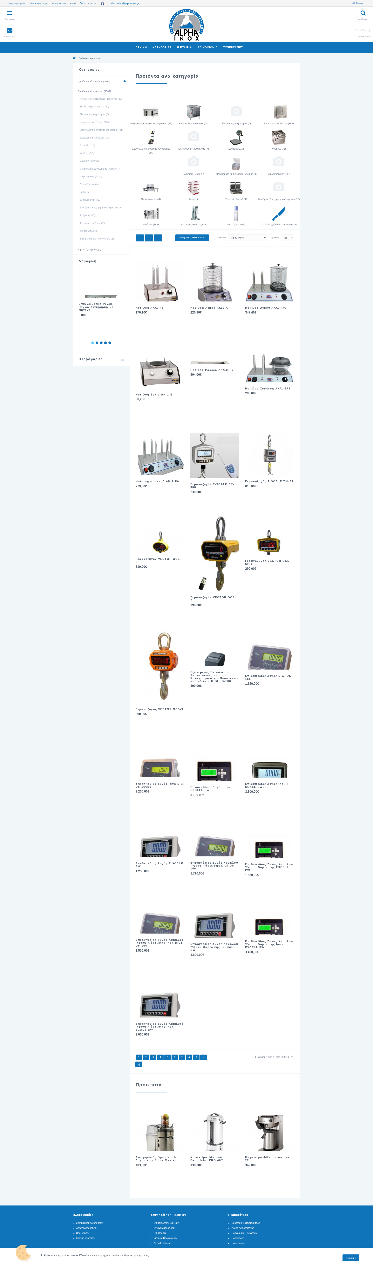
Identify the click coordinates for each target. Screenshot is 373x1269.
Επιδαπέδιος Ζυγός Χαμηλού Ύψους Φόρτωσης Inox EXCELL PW (269, 944)
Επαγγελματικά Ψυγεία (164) (95, 122)
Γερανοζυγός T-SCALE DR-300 (212, 486)
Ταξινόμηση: (221, 238)
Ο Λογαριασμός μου (164, 1228)
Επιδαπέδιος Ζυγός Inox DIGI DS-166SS (160, 785)
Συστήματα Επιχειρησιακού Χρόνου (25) (101, 207)
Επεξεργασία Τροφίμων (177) (95, 137)
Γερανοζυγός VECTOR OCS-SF (158, 560)
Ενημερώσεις (238, 1243)
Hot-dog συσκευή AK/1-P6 (157, 481)
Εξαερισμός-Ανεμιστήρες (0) (94, 114)
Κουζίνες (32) (87, 153)
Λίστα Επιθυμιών (163, 1243)
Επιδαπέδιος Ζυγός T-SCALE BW (159, 865)
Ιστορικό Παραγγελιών (165, 1238)
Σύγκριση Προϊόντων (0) (192, 238)
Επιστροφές (160, 1233)
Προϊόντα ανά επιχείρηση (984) (94, 81)
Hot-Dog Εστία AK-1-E (154, 394)
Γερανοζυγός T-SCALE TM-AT (269, 481)
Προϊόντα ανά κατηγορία (89, 58)
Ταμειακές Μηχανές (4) (89, 249)
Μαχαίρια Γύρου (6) (90, 161)
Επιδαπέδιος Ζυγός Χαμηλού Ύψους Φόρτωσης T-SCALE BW (214, 946)
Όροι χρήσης (83, 1233)
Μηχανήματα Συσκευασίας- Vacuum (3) (100, 168)
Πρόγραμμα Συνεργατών (244, 1233)
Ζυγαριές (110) (87, 145)
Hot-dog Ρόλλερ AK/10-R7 (212, 369)
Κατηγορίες (162, 47)
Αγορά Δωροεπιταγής (243, 1228)
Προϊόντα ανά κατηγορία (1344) (94, 91)
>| (139, 1064)
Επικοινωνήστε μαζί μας (166, 1223)
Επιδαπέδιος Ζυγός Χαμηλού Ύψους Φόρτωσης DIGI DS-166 (214, 865)
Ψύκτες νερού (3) (89, 231)
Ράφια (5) (85, 192)
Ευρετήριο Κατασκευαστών (246, 1223)
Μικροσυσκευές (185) (91, 176)
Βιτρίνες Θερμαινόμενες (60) (94, 106)
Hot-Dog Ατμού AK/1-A (209, 307)
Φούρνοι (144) (87, 215)
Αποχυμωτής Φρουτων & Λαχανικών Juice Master (156, 1159)
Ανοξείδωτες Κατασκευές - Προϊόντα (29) (101, 99)
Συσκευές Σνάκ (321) (90, 200)
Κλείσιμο (351, 1258)
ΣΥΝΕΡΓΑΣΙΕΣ (233, 47)
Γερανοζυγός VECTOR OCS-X (159, 709)
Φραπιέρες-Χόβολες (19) (92, 223)
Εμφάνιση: (275, 238)
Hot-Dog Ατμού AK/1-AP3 (266, 307)
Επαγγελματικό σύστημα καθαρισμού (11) (101, 130)
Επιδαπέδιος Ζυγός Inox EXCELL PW (210, 789)
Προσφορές (238, 1238)
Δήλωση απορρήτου (86, 1228)
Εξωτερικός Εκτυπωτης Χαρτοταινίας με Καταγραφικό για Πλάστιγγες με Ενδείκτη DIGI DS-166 (214, 677)
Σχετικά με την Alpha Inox (89, 1223)
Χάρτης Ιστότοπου (85, 1238)
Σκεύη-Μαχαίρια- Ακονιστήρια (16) (97, 238)
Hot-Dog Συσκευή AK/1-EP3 (268, 388)
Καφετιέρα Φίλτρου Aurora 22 (267, 1159)
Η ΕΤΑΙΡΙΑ (184, 47)
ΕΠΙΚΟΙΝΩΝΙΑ (208, 47)
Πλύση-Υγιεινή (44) (89, 184)
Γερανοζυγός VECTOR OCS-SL (213, 599)
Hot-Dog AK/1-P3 (150, 307)
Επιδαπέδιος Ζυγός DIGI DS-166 (269, 677)
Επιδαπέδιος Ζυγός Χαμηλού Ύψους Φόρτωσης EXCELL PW (269, 867)
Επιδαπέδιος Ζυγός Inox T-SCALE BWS (267, 785)
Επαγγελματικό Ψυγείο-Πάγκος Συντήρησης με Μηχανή (96, 306)
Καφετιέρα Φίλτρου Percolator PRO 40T (206, 1159)
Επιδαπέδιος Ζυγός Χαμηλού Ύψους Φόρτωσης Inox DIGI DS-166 (159, 942)
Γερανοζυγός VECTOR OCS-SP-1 (268, 562)
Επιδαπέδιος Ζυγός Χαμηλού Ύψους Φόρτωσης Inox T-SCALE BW (159, 1026)
